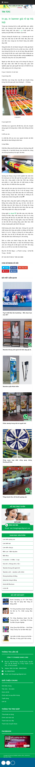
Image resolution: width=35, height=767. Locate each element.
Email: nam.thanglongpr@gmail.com (15, 674)
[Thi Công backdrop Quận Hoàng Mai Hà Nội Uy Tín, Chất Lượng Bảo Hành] (6, 611)
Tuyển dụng (5, 698)
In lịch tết (5, 588)
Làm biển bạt (7, 543)
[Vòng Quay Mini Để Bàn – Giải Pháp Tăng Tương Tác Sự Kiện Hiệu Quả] (6, 629)
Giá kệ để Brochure (8, 584)
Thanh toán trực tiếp (8, 720)
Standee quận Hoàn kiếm (11, 386)
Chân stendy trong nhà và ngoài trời (14, 423)
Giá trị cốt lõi (5, 692)
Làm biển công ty (8, 547)
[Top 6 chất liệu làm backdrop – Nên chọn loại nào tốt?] (17, 296)
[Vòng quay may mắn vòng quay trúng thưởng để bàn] (17, 443)
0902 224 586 (13, 525)
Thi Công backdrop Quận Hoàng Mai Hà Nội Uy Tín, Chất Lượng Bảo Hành (21, 611)
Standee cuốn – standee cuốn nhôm (13, 572)
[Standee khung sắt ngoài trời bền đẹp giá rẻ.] (17, 333)
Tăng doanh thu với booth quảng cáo (15, 497)
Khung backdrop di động (10, 576)
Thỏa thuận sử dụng (8, 714)
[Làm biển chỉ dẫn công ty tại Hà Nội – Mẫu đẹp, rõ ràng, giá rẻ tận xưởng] (6, 638)
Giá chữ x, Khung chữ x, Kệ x (11, 563)
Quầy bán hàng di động (10, 580)
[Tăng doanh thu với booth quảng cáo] (17, 480)
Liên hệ (4, 701)
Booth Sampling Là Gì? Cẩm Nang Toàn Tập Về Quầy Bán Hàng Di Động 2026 (21, 602)
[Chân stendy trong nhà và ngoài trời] (17, 406)
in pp (21, 30)
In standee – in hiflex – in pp (11, 559)
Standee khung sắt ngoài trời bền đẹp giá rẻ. (17, 349)
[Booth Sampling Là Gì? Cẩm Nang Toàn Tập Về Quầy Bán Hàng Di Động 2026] (6, 602)
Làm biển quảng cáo (9, 539)
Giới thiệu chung (6, 686)
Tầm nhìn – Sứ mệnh (8, 689)
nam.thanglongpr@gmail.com (20, 528)
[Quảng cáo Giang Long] (17, 6)
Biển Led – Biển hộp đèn (10, 551)
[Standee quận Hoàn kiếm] (17, 370)
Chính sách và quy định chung (11, 695)
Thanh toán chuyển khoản (9, 724)
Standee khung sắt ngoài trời (11, 568)
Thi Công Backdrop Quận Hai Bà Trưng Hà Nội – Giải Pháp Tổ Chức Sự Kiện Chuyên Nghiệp (21, 620)
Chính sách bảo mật (8, 717)
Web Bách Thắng (7, 756)
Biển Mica (6, 555)
